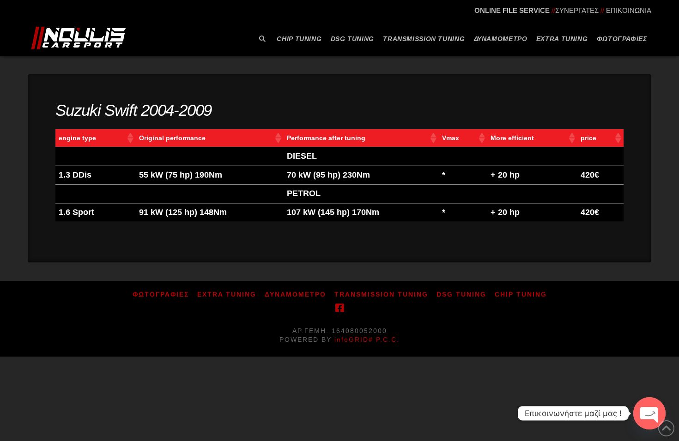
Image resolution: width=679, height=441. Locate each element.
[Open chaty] (649, 413)
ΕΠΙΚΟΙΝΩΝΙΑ (628, 10)
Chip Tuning (521, 294)
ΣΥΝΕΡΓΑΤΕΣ (577, 10)
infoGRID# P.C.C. (367, 339)
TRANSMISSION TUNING (381, 294)
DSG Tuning (461, 294)
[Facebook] (339, 308)
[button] (130, 137)
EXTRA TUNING (226, 294)
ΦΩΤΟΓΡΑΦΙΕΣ (161, 294)
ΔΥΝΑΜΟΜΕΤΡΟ (295, 294)
